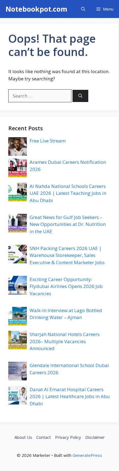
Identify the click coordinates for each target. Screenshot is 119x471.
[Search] (80, 96)
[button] (83, 9)
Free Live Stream (48, 141)
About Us (23, 437)
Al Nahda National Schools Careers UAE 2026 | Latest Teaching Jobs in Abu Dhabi (68, 193)
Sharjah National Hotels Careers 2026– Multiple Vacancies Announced (65, 341)
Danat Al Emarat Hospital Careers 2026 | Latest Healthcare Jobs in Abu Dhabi (70, 396)
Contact (43, 437)
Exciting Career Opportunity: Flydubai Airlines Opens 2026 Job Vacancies (66, 286)
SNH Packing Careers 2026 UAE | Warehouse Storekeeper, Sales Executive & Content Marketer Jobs (67, 255)
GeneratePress (87, 455)
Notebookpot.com (36, 9)
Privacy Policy (68, 437)
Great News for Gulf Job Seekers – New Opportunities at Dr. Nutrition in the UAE (68, 224)
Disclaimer (95, 437)
